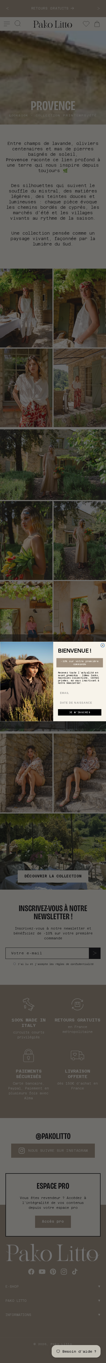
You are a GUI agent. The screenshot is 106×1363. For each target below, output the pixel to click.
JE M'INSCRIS (79, 712)
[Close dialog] (102, 645)
